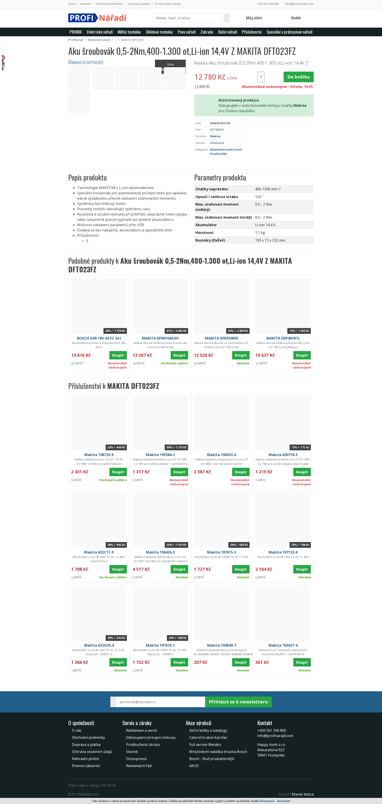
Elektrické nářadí (100, 32)
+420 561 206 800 (268, 4)
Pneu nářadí (187, 32)
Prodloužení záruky (168, 4)
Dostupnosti (136, 758)
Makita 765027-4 (283, 645)
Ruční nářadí (227, 32)
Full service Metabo (205, 744)
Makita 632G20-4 (99, 645)
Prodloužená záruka (143, 744)
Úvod (71, 4)
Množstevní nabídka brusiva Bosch (218, 751)
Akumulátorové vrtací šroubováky (226, 151)
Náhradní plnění (85, 758)
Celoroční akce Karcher (208, 737)
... (116, 40)
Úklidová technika (159, 32)
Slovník (132, 751)
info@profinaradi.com (299, 4)
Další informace (262, 801)
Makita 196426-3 (160, 552)
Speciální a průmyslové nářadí (289, 32)
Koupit (118, 355)
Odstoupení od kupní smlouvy (151, 737)
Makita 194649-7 (221, 645)
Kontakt (85, 4)
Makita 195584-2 (160, 454)
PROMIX (76, 32)
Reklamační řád (138, 765)
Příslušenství (252, 32)
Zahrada (207, 32)
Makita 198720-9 (98, 454)
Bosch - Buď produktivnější (211, 758)
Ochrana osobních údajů (92, 751)
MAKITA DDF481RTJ (283, 338)
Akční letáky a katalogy (208, 730)
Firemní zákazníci (86, 765)
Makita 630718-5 (283, 454)
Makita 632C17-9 (99, 552)
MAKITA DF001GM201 (160, 338)
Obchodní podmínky (109, 4)
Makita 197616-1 (160, 645)
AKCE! (194, 765)
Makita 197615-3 (221, 552)
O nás (76, 730)
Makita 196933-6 (221, 454)
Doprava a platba (139, 4)
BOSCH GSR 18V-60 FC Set (99, 338)
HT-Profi (108, 785)
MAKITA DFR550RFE (221, 338)
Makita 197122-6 (283, 552)
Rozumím (283, 801)
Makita (215, 136)
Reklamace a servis (141, 730)
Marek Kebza (303, 794)
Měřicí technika (129, 32)
